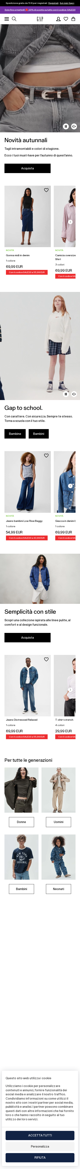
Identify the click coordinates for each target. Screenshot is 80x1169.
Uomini (58, 822)
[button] (70, 222)
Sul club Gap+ (67, 3)
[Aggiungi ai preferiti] (46, 190)
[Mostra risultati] (14, 19)
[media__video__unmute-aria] (74, 126)
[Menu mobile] (6, 19)
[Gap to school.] (40, 367)
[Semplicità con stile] (40, 600)
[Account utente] (58, 19)
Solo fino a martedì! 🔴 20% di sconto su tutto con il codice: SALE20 (40, 10)
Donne (21, 822)
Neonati (58, 889)
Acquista (27, 168)
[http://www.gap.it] (40, 19)
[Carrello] (73, 19)
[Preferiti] (66, 19)
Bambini (38, 434)
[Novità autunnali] (40, 101)
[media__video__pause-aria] (66, 126)
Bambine (15, 434)
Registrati (53, 3)
